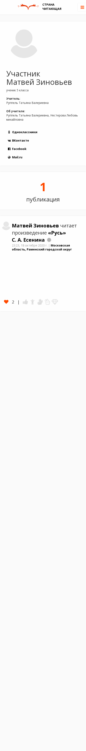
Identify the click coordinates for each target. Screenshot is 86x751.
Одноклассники (24, 132)
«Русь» (57, 232)
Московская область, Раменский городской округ (42, 247)
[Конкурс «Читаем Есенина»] (49, 239)
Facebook (19, 149)
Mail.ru (17, 157)
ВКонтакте (20, 140)
